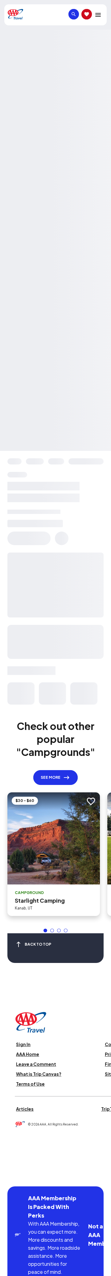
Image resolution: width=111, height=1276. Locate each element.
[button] (45, 930)
